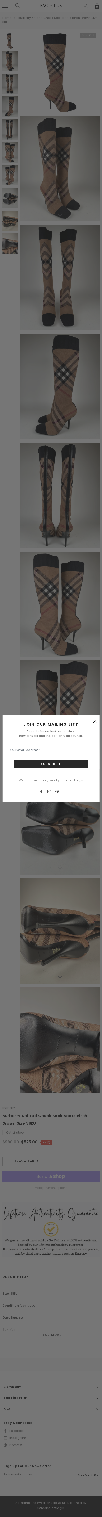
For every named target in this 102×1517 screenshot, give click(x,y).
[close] (94, 721)
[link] (43, 791)
